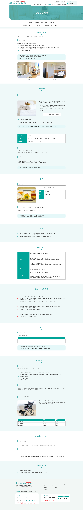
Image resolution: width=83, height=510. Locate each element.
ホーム (69, 18)
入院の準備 (36, 22)
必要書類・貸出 (40, 25)
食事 (42, 22)
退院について (57, 25)
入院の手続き (29, 22)
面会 (33, 25)
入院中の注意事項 (26, 25)
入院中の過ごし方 (52, 22)
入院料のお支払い (48, 25)
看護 (46, 22)
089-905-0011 (73, 3)
